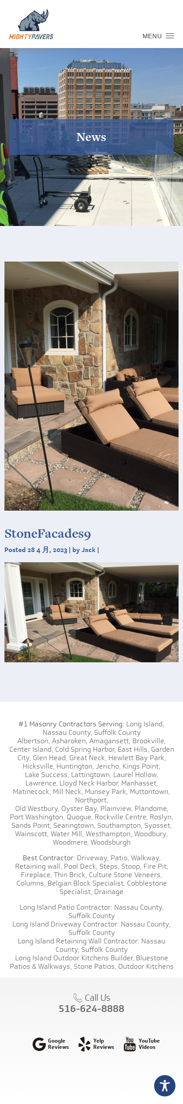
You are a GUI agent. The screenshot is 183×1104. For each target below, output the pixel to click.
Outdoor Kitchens (146, 966)
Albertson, (33, 741)
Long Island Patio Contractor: (66, 907)
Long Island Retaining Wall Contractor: (78, 941)
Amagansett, (110, 741)
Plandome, (151, 808)
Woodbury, (151, 834)
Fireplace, (36, 874)
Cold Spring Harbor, (85, 749)
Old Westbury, (37, 808)
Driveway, (93, 858)
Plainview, (116, 808)
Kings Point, (141, 766)
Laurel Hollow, (135, 774)
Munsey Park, (106, 791)
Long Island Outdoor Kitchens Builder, (74, 958)
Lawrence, (41, 783)
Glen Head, (50, 757)
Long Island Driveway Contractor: (65, 924)
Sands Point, (32, 825)
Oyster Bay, (80, 808)
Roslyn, (161, 817)
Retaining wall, (38, 866)
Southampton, (120, 825)
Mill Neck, (68, 791)
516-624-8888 (91, 1008)
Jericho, (108, 766)
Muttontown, (150, 791)
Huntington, (75, 766)
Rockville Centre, (121, 817)
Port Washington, (37, 817)
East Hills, (133, 749)
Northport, (91, 800)
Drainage (108, 891)
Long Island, (144, 724)
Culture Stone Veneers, (125, 874)
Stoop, (131, 866)
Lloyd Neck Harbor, (89, 783)
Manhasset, (139, 783)
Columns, (31, 883)
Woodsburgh (111, 842)
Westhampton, (109, 834)
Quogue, (80, 817)
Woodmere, (71, 842)
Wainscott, (32, 834)
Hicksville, (39, 766)
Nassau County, (67, 732)
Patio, (120, 858)
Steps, (109, 866)
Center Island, (31, 749)
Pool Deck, (81, 866)
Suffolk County (117, 732)
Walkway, (146, 858)
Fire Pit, (155, 866)
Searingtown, (74, 825)
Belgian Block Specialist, (86, 883)
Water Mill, (67, 834)
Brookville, (149, 741)
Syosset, (158, 825)
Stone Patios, (95, 966)
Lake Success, (47, 774)
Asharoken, (70, 741)
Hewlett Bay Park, (137, 757)
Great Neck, (88, 757)
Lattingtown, (91, 774)
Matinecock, (32, 791)
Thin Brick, (70, 874)
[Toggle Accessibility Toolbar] (164, 1085)
